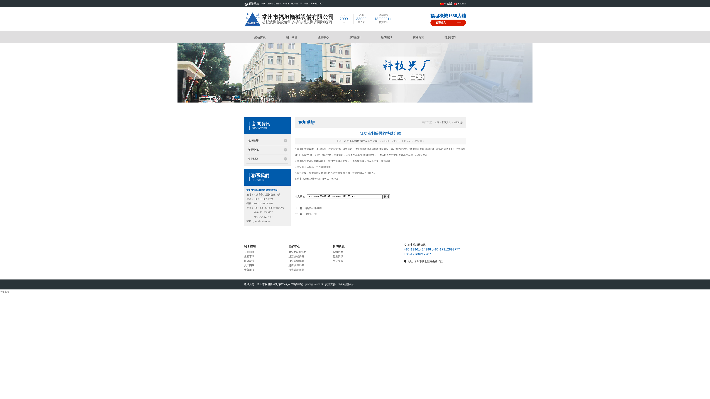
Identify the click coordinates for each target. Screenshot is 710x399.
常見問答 (253, 158)
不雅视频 (4, 291)
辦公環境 (249, 261)
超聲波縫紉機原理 (313, 208)
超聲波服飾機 (296, 269)
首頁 (437, 122)
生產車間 (249, 256)
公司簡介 (249, 252)
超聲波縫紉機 (296, 256)
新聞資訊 (386, 37)
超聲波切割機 (296, 265)
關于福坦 (291, 37)
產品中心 (323, 37)
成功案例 (355, 37)
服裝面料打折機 (297, 252)
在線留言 (418, 37)
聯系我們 (450, 37)
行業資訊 (253, 149)
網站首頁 (260, 37)
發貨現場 (249, 269)
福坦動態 (253, 140)
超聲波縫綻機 (296, 261)
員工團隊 (249, 265)
